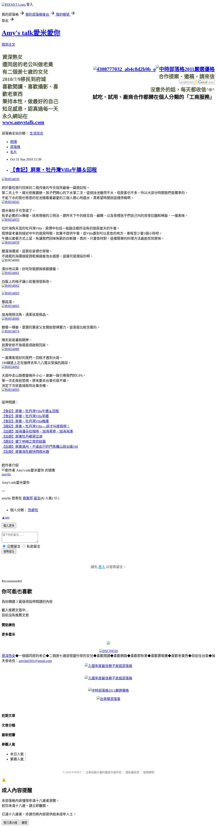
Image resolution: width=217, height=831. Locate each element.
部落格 (15, 147)
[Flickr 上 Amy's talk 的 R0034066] (10, 318)
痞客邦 (28, 498)
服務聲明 (148, 772)
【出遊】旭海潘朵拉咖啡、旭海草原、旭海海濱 (37, 431)
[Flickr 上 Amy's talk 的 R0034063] (10, 293)
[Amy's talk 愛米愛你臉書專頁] (124, 69)
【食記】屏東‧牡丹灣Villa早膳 (25, 416)
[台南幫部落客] (108, 699)
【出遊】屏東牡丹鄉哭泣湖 (22, 436)
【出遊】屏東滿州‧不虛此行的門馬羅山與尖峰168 (40, 446)
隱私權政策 (132, 772)
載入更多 (8, 525)
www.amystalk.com (23, 122)
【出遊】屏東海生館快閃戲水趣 (25, 451)
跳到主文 (8, 44)
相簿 (13, 142)
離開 (24, 822)
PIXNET (77, 772)
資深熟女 (8, 656)
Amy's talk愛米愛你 (31, 33)
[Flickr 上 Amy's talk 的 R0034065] (10, 306)
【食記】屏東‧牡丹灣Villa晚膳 (25, 421)
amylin (6, 474)
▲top (5, 517)
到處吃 (33, 510)
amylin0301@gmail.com (35, 661)
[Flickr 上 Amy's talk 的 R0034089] (10, 349)
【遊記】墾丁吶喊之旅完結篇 (24, 441)
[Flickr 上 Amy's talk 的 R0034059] (10, 242)
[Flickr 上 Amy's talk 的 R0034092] (10, 367)
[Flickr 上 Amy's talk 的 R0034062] (10, 285)
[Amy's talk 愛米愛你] (108, 643)
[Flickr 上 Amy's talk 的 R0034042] (10, 202)
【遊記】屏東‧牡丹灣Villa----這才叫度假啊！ (36, 426)
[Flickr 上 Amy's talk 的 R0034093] (10, 389)
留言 (37, 498)
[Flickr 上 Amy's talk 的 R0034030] (10, 179)
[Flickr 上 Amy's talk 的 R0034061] (10, 273)
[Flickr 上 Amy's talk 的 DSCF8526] (108, 651)
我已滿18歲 (10, 822)
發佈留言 (8, 551)
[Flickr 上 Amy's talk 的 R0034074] (10, 331)
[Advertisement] (137, 109)
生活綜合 (36, 133)
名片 (13, 152)
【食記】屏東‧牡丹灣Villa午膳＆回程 (53, 170)
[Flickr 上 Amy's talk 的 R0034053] (10, 219)
